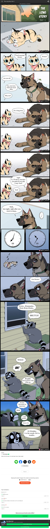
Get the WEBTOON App (27, 524)
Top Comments (4, 489)
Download (25, 516)
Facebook (20, 462)
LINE (16, 462)
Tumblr (29, 462)
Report (25, 471)
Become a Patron (25, 482)
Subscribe (25, 465)
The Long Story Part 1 (9, 1)
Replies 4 (3, 508)
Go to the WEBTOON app (25, 526)
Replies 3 (3, 502)
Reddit (34, 462)
